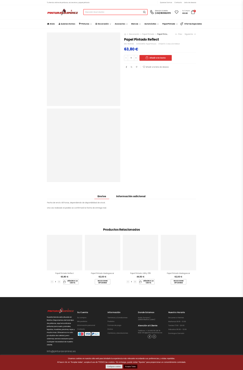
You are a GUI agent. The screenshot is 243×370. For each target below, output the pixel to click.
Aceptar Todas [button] (130, 366)
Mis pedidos (82, 321)
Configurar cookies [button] (114, 366)
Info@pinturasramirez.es (61, 351)
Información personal (86, 325)
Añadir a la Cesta (157, 58)
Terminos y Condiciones (117, 317)
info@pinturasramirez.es (152, 332)
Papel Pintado (168, 24)
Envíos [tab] (102, 196)
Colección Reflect (173, 44)
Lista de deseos (190, 2)
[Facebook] (126, 67)
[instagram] (154, 336)
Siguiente (189, 34)
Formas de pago (114, 325)
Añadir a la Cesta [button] (72, 282)
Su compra (81, 317)
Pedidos (111, 321)
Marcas (134, 24)
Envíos (110, 329)
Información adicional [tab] (131, 196)
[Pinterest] (136, 67)
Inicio (52, 24)
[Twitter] (131, 67)
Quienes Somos (166, 2)
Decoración (103, 24)
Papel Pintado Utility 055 (140, 273)
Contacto (178, 2)
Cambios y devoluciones (118, 333)
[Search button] (144, 12)
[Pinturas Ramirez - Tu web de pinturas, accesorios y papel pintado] (62, 12)
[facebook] (149, 336)
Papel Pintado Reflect (64, 273)
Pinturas (85, 24)
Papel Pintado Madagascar (102, 273)
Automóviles (150, 24)
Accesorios (120, 24)
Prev (180, 34)
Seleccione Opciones (103, 282)
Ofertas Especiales (193, 24)
